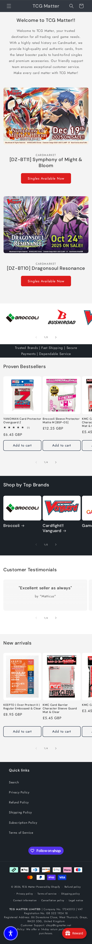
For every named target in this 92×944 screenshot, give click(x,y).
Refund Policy (19, 802)
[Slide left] (36, 337)
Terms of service (47, 893)
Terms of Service (21, 832)
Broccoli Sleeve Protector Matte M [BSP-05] (61, 420)
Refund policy (73, 887)
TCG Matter (29, 887)
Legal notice (76, 900)
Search (14, 782)
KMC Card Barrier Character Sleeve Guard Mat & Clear (60, 708)
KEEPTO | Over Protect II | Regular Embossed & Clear (22, 706)
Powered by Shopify (48, 887)
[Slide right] (56, 337)
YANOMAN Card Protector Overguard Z (22, 420)
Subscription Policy (23, 822)
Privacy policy (25, 893)
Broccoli (11, 525)
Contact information (25, 900)
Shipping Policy (20, 812)
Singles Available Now (46, 178)
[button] (9, 6)
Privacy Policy (19, 792)
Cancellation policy (52, 900)
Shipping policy (70, 893)
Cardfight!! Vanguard (53, 528)
